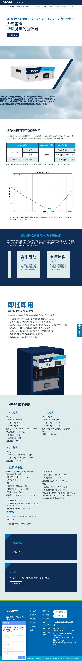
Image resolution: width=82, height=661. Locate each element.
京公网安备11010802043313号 (42, 658)
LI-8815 (51, 6)
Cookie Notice (74, 658)
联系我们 (33, 619)
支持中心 (45, 611)
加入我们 (33, 622)
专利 (31, 630)
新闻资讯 (33, 615)
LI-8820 (57, 6)
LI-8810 (44, 6)
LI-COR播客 (46, 629)
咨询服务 (33, 626)
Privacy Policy (65, 658)
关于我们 (33, 611)
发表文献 (45, 619)
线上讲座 (45, 615)
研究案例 (64, 6)
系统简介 (37, 6)
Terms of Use (56, 658)
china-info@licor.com (62, 641)
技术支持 (71, 6)
